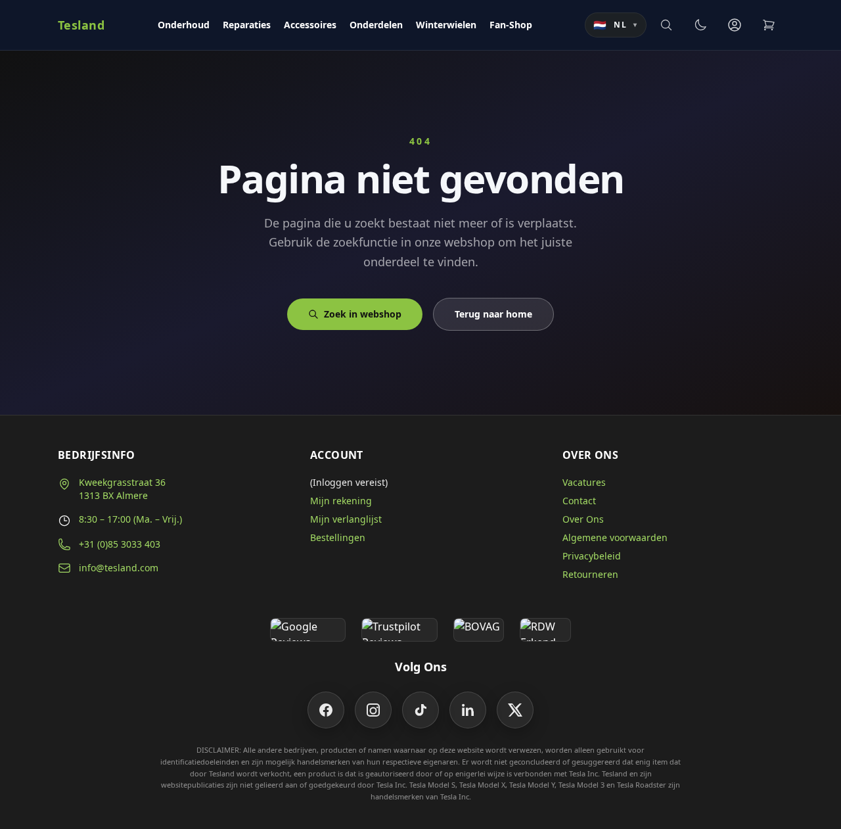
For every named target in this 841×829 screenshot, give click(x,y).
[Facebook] (325, 710)
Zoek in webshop (362, 314)
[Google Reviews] (308, 630)
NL (615, 25)
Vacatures (584, 482)
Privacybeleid (591, 556)
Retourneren (590, 574)
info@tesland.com (118, 567)
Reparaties (247, 24)
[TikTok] (420, 710)
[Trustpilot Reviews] (399, 630)
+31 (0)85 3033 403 (119, 544)
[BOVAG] (479, 630)
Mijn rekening (341, 500)
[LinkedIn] (467, 710)
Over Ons (583, 519)
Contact (579, 500)
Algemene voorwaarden (615, 537)
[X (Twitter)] (515, 710)
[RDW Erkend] (545, 630)
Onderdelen (376, 24)
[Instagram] (373, 710)
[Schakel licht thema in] (700, 25)
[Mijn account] (734, 25)
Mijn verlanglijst (346, 519)
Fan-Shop (510, 24)
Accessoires (310, 24)
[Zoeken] (666, 25)
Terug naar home (493, 314)
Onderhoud (184, 24)
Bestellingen (337, 537)
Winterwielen (446, 24)
